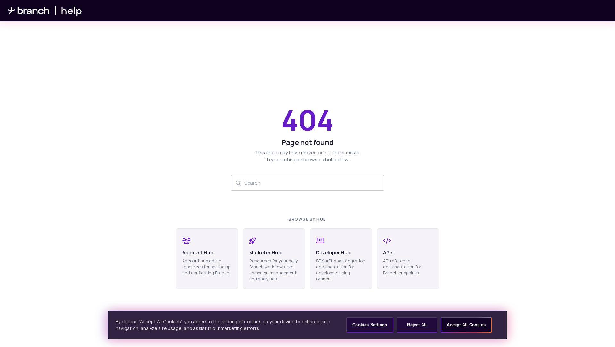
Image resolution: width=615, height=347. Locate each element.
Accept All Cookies (466, 324)
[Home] (45, 10)
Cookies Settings (369, 324)
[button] (600, 331)
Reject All (417, 324)
